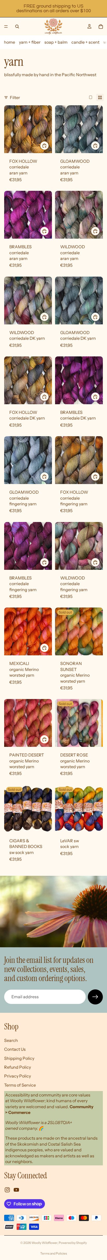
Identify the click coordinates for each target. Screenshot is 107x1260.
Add (99, 145)
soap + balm (56, 42)
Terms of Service (20, 1084)
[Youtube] (16, 1189)
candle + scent (85, 42)
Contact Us (15, 1049)
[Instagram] (7, 1189)
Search (11, 1040)
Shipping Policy (19, 1058)
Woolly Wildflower (44, 1243)
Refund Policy (17, 1067)
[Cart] (100, 26)
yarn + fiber (30, 42)
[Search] (17, 26)
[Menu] (6, 26)
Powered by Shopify (73, 1243)
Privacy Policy (17, 1076)
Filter (15, 97)
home (9, 42)
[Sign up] (95, 996)
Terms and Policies (53, 1253)
